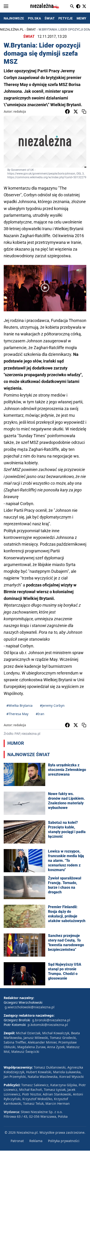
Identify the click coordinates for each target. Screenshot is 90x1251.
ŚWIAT (50, 18)
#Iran (40, 714)
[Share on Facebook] (67, 111)
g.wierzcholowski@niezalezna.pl (29, 1007)
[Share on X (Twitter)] (75, 111)
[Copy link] (84, 111)
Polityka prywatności (63, 1141)
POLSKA (34, 18)
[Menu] (6, 6)
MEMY (82, 18)
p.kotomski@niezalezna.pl (48, 1024)
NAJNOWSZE (14, 18)
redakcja (19, 111)
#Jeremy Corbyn (52, 705)
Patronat (17, 1141)
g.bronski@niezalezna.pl (51, 1020)
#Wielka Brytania (19, 705)
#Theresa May (17, 714)
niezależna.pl (12, 29)
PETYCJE (65, 18)
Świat (31, 29)
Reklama (35, 1141)
